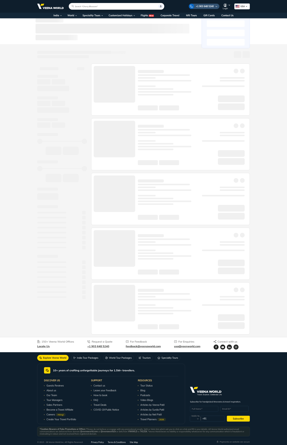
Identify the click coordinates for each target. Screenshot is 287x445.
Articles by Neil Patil (151, 414)
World (70, 15)
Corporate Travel (170, 15)
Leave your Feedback (105, 390)
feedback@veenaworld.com (143, 346)
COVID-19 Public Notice (106, 409)
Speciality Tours (91, 15)
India (56, 15)
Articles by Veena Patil (152, 404)
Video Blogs (146, 400)
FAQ (96, 400)
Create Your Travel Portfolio (61, 419)
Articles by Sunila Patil (152, 409)
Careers (55, 414)
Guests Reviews (55, 385)
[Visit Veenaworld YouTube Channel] (222, 347)
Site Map (134, 442)
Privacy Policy (97, 442)
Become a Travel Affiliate (60, 409)
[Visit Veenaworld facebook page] (216, 347)
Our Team (52, 395)
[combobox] (195, 419)
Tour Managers (54, 400)
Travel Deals (100, 404)
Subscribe (238, 418)
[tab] (53, 358)
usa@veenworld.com (187, 346)
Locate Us (43, 346)
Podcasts (145, 395)
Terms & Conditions (117, 442)
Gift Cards (209, 15)
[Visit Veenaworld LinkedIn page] (229, 347)
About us (51, 390)
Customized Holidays (120, 15)
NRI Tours (191, 15)
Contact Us (227, 15)
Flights (147, 15)
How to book (100, 395)
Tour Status (146, 385)
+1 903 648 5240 (205, 6)
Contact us (99, 385)
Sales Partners (54, 404)
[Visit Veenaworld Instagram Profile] (236, 347)
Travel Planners (152, 419)
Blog (142, 390)
